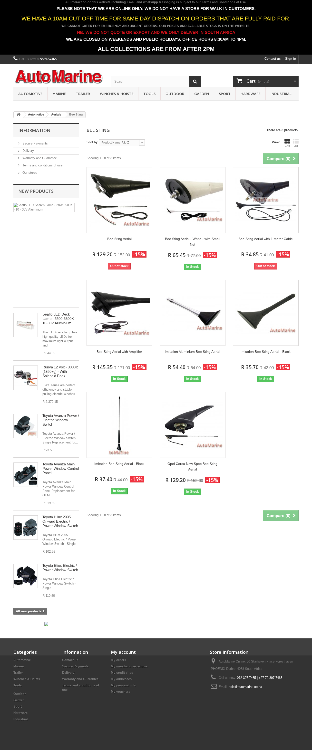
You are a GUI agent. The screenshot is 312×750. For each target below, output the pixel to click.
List (296, 145)
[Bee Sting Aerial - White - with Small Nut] (192, 200)
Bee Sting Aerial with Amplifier (119, 352)
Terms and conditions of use (41, 165)
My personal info (123, 685)
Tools (149, 93)
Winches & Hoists (116, 93)
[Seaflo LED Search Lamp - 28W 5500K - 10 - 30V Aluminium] (44, 207)
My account (123, 652)
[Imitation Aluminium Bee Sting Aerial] (192, 312)
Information (34, 130)
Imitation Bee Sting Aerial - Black (266, 352)
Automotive (30, 93)
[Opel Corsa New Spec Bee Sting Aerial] (192, 424)
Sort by (92, 142)
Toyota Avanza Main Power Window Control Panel (60, 468)
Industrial (281, 93)
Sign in (290, 58)
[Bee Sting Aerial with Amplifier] (119, 312)
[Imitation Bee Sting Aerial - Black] (265, 312)
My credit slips (122, 672)
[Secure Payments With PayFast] (46, 624)
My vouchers (120, 691)
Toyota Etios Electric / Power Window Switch (60, 567)
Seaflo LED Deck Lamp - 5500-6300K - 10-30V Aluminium (59, 318)
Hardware (251, 93)
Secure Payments (34, 143)
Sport (225, 93)
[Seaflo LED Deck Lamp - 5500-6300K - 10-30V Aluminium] (25, 325)
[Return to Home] (18, 115)
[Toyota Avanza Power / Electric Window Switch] (25, 426)
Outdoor (175, 93)
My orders (118, 660)
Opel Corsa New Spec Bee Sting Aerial (192, 466)
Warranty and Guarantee (39, 158)
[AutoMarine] (58, 76)
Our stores (29, 172)
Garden (201, 93)
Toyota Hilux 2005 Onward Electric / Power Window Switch (60, 521)
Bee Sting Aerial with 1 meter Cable (265, 239)
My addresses (121, 679)
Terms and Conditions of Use (224, 2)
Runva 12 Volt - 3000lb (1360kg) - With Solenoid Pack (60, 371)
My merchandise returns (129, 666)
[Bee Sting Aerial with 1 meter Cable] (265, 200)
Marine (59, 93)
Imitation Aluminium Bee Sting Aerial (192, 352)
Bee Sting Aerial (119, 239)
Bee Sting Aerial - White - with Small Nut (192, 241)
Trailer (83, 93)
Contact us (272, 58)
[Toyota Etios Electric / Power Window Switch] (25, 576)
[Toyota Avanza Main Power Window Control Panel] (25, 474)
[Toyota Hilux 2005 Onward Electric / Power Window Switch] (25, 527)
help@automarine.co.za (245, 687)
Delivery (27, 151)
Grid (287, 145)
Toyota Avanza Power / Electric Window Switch (60, 419)
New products (36, 191)
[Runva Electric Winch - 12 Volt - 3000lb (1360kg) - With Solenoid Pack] (25, 377)
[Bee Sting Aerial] (119, 200)
